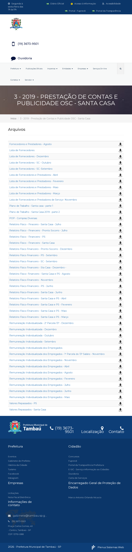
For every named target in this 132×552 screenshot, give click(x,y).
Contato (116, 431)
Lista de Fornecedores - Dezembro (29, 156)
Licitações (13, 493)
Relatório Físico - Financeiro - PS (27, 236)
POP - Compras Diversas (23, 218)
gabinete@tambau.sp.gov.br (32, 515)
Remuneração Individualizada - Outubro (31, 335)
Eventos (12, 456)
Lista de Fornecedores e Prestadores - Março (34, 193)
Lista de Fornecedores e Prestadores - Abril (33, 174)
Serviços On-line (100, 68)
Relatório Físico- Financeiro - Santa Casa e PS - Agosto (39, 273)
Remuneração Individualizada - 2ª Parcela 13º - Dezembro (41, 323)
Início (13, 118)
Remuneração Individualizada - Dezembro (33, 329)
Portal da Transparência (108, 11)
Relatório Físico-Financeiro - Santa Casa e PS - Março (38, 317)
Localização (92, 431)
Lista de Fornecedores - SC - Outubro (30, 162)
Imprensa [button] (51, 68)
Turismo (12, 469)
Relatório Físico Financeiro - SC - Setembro (33, 261)
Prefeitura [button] (14, 68)
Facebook (13, 473)
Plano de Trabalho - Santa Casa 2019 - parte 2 (34, 212)
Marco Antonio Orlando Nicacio (84, 497)
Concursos (73, 456)
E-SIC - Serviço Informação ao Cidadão (88, 469)
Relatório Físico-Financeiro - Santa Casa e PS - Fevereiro (40, 304)
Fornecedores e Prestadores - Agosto (30, 144)
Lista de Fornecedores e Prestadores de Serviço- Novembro (43, 199)
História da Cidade (17, 465)
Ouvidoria (73, 473)
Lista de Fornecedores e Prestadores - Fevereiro (36, 181)
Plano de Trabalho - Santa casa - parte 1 (31, 205)
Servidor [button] (28, 80)
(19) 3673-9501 (64, 429)
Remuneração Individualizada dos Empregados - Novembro (43, 360)
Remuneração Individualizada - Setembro (32, 341)
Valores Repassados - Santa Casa (27, 409)
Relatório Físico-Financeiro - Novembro (31, 279)
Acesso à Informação (85, 3)
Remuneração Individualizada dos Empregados (35, 347)
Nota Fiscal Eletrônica (19, 497)
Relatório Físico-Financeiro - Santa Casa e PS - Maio (38, 310)
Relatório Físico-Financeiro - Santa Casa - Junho (35, 292)
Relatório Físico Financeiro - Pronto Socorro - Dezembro (40, 249)
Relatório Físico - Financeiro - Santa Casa (32, 242)
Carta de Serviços (77, 478)
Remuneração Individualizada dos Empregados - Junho (40, 391)
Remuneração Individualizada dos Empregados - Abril (39, 366)
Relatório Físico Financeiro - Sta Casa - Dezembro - (37, 267)
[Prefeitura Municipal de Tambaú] (66, 24)
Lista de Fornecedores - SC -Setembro (30, 168)
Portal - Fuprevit (77, 11)
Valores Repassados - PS (23, 403)
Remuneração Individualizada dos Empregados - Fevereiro (42, 378)
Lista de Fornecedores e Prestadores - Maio (33, 187)
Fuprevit (72, 461)
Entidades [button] (66, 68)
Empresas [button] (82, 68)
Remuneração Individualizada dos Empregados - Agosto (41, 372)
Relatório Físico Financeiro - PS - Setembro (33, 255)
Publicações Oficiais (34, 68)
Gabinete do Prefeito (19, 461)
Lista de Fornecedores (21, 150)
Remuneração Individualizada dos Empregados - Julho (39, 385)
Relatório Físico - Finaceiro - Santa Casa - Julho (35, 224)
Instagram (13, 478)
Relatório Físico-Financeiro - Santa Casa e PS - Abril (37, 298)
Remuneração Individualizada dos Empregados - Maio (39, 397)
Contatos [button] (14, 80)
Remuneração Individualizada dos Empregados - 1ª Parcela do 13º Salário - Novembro (57, 354)
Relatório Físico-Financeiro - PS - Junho (31, 286)
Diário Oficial (57, 3)
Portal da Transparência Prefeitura (86, 465)
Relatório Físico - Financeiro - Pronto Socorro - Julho (38, 230)
